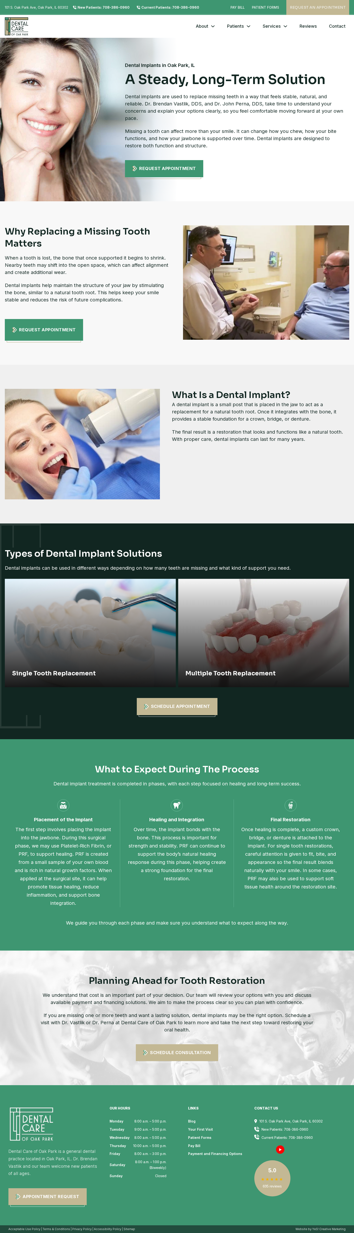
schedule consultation (180, 1052)
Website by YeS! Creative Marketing (320, 1229)
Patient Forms (265, 7)
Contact (337, 26)
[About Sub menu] (213, 26)
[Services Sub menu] (285, 26)
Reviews (308, 26)
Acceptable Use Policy (24, 1229)
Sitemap (129, 1229)
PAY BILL (237, 7)
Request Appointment (167, 168)
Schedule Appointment (180, 706)
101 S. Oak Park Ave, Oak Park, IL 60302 (36, 7)
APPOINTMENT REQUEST (51, 1196)
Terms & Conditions (56, 1229)
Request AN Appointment (318, 7)
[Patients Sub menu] (248, 26)
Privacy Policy (82, 1229)
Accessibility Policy (107, 1229)
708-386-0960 (300, 1137)
